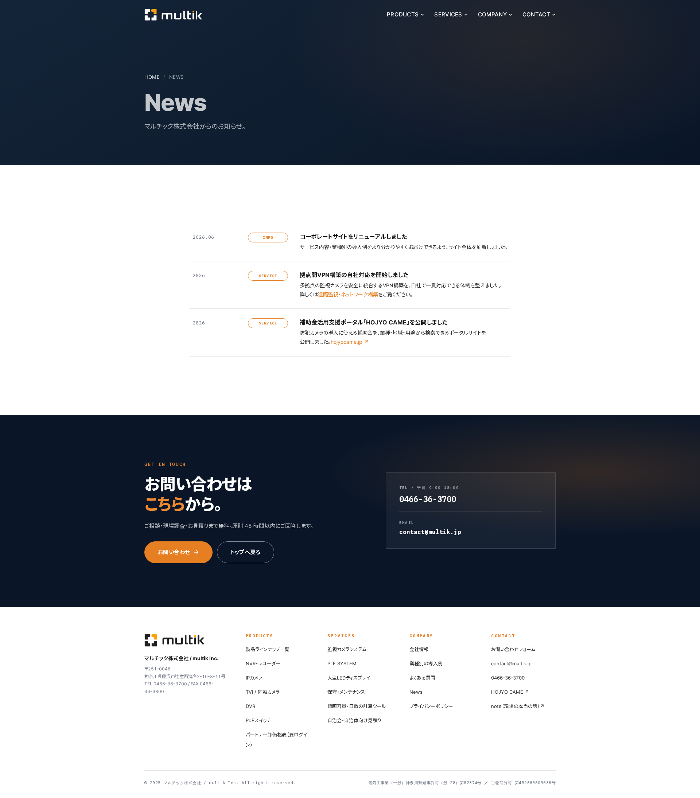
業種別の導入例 (426, 663)
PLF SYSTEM (342, 663)
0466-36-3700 (508, 678)
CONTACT (536, 14)
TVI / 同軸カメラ (263, 692)
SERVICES (448, 14)
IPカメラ (254, 678)
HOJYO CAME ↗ (510, 692)
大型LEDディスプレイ (348, 678)
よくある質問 (422, 678)
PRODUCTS (403, 14)
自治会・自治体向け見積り (354, 720)
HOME (152, 77)
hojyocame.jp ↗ (350, 342)
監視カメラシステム (346, 649)
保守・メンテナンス (346, 692)
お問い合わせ (174, 552)
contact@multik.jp (511, 663)
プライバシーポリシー (431, 706)
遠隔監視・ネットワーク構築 (348, 294)
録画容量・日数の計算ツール (356, 706)
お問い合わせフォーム (513, 649)
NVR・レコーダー (263, 663)
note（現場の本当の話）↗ (517, 706)
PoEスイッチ (258, 720)
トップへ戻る (245, 552)
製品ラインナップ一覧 (267, 649)
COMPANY (492, 14)
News (416, 692)
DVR (250, 706)
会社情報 (418, 649)
